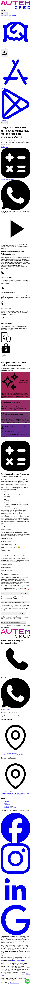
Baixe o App (4, 56)
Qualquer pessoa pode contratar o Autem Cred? (12, 594)
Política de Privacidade (10, 807)
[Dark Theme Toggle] (2, 13)
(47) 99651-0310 (5, 709)
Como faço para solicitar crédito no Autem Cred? (13, 602)
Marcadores (7, 804)
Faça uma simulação (6, 15)
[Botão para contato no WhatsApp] (27, 981)
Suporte (14, 15)
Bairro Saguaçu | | (12, 754)
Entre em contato (5, 439)
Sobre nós (6, 801)
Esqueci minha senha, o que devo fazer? (11, 622)
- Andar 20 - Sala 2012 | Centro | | (15, 794)
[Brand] (15, 8)
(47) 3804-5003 (5, 677)
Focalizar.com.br (14, 983)
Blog (5, 803)
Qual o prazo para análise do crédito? (10, 614)
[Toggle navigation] (3, 10)
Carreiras (6, 806)
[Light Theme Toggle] (6, 13)
